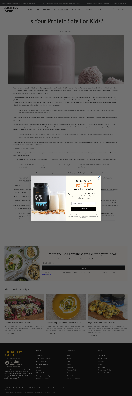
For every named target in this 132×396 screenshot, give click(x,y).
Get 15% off (83, 209)
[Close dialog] (98, 177)
